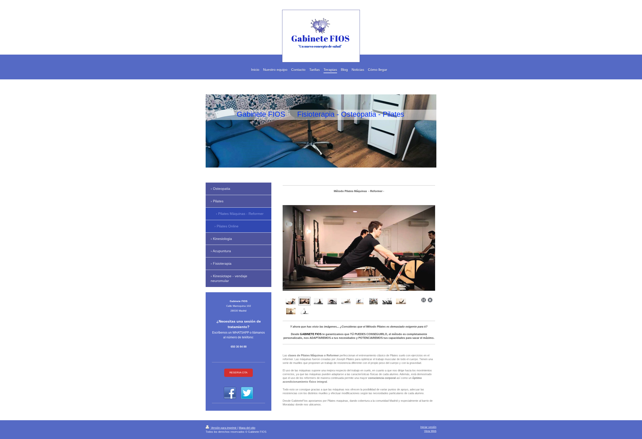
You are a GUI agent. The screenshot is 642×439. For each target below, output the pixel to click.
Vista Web (430, 430)
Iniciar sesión (428, 426)
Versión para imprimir (223, 427)
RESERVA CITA (238, 372)
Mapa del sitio (247, 427)
